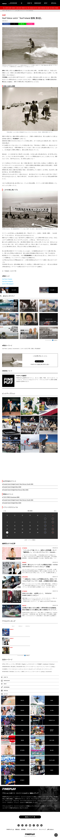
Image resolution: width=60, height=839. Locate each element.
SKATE (7, 7)
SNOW (39, 7)
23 (52, 529)
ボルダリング (32, 669)
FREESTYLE (24, 7)
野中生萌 (18, 664)
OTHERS (56, 7)
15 (45, 525)
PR (7, 664)
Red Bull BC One (21, 666)
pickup (10, 348)
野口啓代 (13, 666)
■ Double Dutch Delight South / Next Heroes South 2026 (17, 484)
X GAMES (4, 669)
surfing (52, 666)
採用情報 (23, 829)
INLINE (47, 7)
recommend (16, 348)
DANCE (13, 7)
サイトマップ (42, 829)
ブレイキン (17, 671)
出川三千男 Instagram (7, 283)
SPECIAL (53, 3)
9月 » (55, 511)
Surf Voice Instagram (7, 281)
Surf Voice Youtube (7, 279)
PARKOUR (43, 7)
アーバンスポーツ (30, 666)
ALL (4, 7)
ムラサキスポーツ (31, 664)
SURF (10, 7)
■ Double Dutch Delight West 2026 (11, 487)
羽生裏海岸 (37, 348)
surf (4, 15)
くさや (21, 348)
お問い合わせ (50, 829)
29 (45, 532)
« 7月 (4, 511)
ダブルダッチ (40, 669)
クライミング (48, 669)
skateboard (45, 664)
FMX (29, 7)
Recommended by (48, 340)
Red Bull (12, 671)
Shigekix (24, 664)
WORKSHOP (37, 3)
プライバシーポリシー (32, 829)
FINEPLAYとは (10, 829)
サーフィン (28, 671)
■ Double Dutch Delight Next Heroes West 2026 (15, 490)
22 (45, 529)
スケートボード (36, 671)
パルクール (39, 666)
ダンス (25, 669)
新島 (32, 348)
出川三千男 (27, 348)
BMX (20, 7)
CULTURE (52, 7)
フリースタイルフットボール (16, 669)
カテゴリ (6, 694)
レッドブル (12, 664)
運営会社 (17, 829)
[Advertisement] (17, 468)
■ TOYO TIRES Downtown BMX (10, 497)
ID (21, 3)
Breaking (52, 664)
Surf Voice (4, 348)
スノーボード (46, 666)
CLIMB (17, 7)
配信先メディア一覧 (30, 817)
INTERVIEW (13, 3)
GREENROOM (6, 666)
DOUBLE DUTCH (33, 7)
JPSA (3, 664)
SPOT (45, 3)
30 (52, 532)
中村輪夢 (39, 664)
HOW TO (29, 3)
